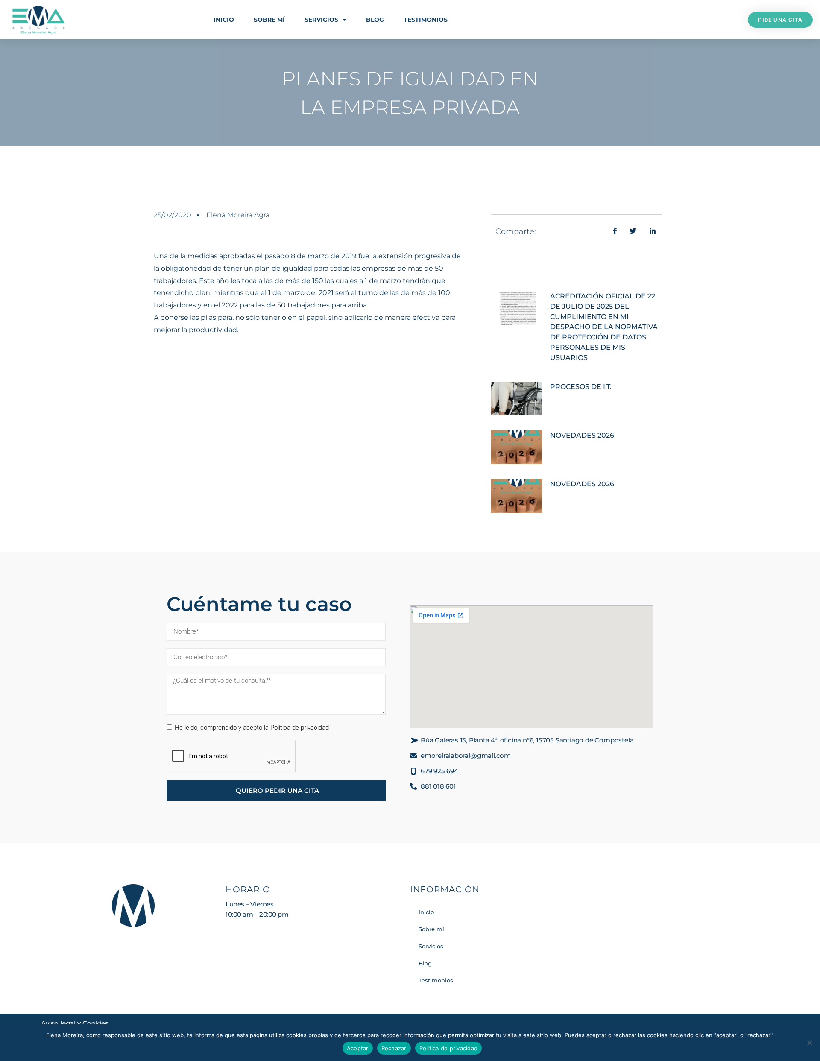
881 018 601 (438, 786)
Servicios (321, 19)
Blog (375, 19)
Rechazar (394, 1048)
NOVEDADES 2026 (582, 435)
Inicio (224, 19)
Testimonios (426, 19)
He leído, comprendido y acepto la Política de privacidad (252, 727)
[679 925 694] (413, 771)
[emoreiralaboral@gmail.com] (413, 755)
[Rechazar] (809, 1042)
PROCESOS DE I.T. (581, 387)
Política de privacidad (448, 1048)
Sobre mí (269, 19)
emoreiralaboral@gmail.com (466, 755)
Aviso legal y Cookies (74, 1023)
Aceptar (358, 1048)
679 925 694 (439, 771)
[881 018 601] (413, 786)
